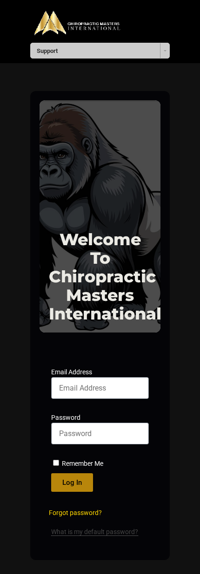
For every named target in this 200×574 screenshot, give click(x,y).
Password (65, 417)
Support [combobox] (47, 50)
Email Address (71, 372)
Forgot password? (75, 512)
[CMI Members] (76, 20)
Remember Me (81, 463)
